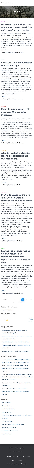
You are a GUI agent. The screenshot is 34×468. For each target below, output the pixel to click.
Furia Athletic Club (7, 421)
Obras (3, 248)
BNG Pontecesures (7, 412)
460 (27, 299)
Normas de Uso (26, 456)
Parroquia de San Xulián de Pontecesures (13, 424)
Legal (13, 460)
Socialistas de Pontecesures (9, 431)
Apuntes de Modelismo (8, 409)
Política (3, 21)
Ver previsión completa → (8, 310)
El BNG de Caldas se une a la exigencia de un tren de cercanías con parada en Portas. (17, 198)
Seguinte (19, 302)
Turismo (3, 106)
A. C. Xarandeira (6, 402)
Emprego (3, 150)
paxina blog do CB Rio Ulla (9, 427)
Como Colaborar (19, 448)
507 (13, 302)
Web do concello (6, 434)
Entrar (20, 460)
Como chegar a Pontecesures (11, 456)
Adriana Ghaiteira (6, 406)
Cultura (3, 60)
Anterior (5, 299)
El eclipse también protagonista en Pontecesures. (15, 351)
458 (18, 299)
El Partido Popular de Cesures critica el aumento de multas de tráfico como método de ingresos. (15, 368)
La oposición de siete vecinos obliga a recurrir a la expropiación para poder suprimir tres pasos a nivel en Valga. (15, 257)
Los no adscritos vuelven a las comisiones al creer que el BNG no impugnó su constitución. (16, 27)
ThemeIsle (24, 464)
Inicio (11, 448)
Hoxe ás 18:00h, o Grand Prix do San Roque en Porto (16, 342)
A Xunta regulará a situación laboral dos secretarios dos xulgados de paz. (15, 156)
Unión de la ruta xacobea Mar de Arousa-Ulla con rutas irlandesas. (16, 112)
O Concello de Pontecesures (17, 452)
